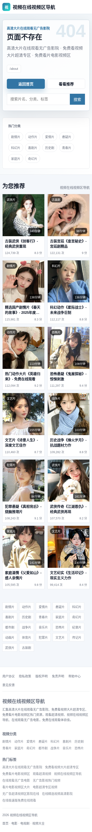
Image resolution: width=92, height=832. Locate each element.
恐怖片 (60, 627)
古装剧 (26, 647)
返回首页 (25, 84)
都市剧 (9, 627)
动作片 (32, 137)
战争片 (26, 627)
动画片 (9, 637)
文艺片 (60, 637)
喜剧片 (32, 148)
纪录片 (76, 627)
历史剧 (49, 148)
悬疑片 (66, 137)
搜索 (77, 100)
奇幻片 (32, 158)
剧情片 (15, 137)
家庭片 (15, 158)
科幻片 (15, 148)
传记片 (76, 637)
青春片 (66, 148)
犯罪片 (43, 637)
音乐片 (43, 627)
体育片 (26, 637)
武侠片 (9, 647)
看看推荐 (66, 84)
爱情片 (49, 137)
